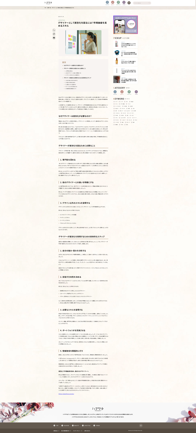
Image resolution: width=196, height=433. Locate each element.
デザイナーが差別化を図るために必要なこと (75, 68)
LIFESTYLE (61, 20)
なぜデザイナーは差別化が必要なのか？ (74, 65)
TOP (45, 7)
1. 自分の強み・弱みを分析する (71, 80)
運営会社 (56, 430)
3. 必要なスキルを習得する (70, 84)
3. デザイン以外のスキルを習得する (72, 75)
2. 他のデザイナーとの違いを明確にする (73, 73)
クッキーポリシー (77, 430)
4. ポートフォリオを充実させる (71, 86)
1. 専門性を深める (69, 71)
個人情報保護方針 (65, 430)
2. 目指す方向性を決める (70, 82)
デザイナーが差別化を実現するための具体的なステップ (77, 78)
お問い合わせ (87, 430)
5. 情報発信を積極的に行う (70, 88)
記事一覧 (49, 7)
